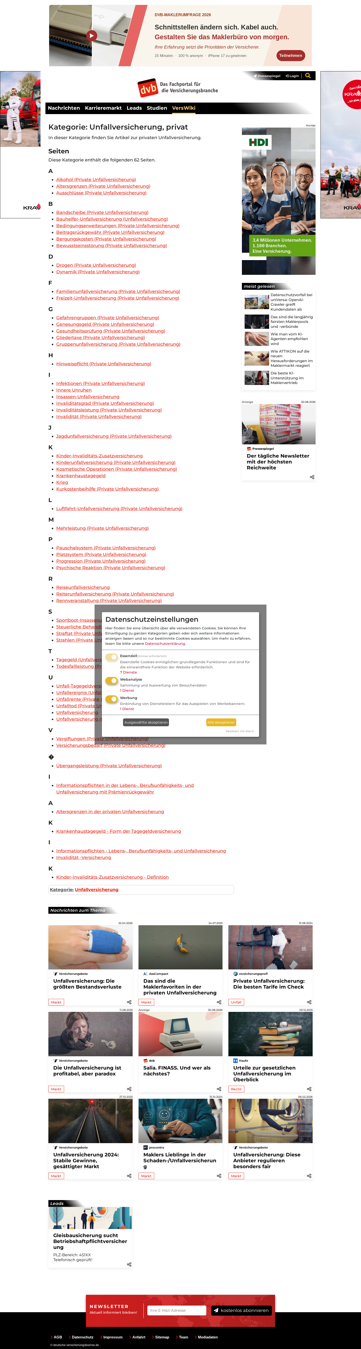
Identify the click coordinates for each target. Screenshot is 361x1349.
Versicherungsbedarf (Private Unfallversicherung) (111, 745)
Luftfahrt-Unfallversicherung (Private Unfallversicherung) (119, 508)
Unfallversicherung (77, 712)
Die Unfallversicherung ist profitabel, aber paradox (87, 1071)
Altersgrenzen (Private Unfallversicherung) (103, 186)
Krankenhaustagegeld (81, 475)
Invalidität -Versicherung (83, 857)
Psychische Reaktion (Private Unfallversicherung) (110, 567)
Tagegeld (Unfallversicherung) (89, 659)
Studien (157, 108)
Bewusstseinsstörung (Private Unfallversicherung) (111, 245)
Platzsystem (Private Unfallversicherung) (101, 554)
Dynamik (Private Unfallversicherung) (98, 272)
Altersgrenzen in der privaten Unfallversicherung (110, 811)
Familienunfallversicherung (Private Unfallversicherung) (118, 291)
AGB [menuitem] (58, 1337)
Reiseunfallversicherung (83, 587)
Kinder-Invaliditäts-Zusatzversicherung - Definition (112, 877)
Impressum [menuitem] (113, 1337)
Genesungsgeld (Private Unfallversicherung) (105, 324)
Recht (236, 1089)
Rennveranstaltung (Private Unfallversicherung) (109, 600)
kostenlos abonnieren (244, 1310)
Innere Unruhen (74, 390)
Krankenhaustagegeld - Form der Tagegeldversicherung (118, 831)
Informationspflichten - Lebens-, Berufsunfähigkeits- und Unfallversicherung (141, 851)
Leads (134, 108)
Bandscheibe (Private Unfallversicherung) (102, 212)
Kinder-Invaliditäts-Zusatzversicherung (99, 456)
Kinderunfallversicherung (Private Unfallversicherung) (116, 462)
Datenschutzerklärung (165, 643)
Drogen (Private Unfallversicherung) (96, 265)
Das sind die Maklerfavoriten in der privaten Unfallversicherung (180, 987)
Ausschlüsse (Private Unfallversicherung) (101, 193)
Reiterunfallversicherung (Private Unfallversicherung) (115, 594)
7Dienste (128, 672)
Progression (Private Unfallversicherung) (101, 561)
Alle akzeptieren (221, 722)
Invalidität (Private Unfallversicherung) (99, 416)
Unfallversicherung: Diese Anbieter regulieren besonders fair (267, 1160)
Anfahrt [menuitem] (138, 1337)
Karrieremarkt (103, 108)
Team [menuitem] (183, 1337)
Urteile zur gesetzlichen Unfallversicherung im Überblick (264, 1074)
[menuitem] (264, 76)
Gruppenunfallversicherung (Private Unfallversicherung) (118, 344)
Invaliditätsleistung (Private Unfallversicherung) (109, 410)
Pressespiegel (268, 76)
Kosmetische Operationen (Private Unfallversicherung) (116, 469)
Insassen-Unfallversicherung (87, 396)
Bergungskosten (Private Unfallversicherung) (106, 239)
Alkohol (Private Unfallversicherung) (96, 179)
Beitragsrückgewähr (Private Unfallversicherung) (110, 232)
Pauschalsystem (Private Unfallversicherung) (106, 548)
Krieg (62, 482)
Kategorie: (62, 889)
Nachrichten (64, 108)
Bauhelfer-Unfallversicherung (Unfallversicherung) (112, 219)
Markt (56, 1002)
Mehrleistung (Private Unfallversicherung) (102, 528)
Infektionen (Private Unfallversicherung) (100, 383)
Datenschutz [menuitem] (83, 1337)
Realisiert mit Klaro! (240, 731)
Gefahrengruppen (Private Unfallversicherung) (107, 317)
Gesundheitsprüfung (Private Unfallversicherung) (110, 331)
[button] (312, 476)
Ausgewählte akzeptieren (146, 722)
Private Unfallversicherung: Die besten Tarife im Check (269, 984)
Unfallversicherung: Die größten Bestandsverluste (87, 984)
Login (294, 76)
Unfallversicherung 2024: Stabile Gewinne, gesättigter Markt (86, 1160)
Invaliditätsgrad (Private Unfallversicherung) (105, 403)
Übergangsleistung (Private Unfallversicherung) (109, 765)
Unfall (236, 1002)
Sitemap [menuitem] (162, 1337)
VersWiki (183, 108)
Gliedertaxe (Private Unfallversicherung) (100, 337)
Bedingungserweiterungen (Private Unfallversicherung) (118, 225)
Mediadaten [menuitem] (208, 1337)
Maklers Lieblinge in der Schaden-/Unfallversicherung (179, 1160)
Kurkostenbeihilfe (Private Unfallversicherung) (107, 489)
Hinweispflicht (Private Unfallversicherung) (103, 364)
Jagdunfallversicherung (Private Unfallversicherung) (114, 436)
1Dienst (127, 690)
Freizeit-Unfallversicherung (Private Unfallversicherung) (117, 298)
